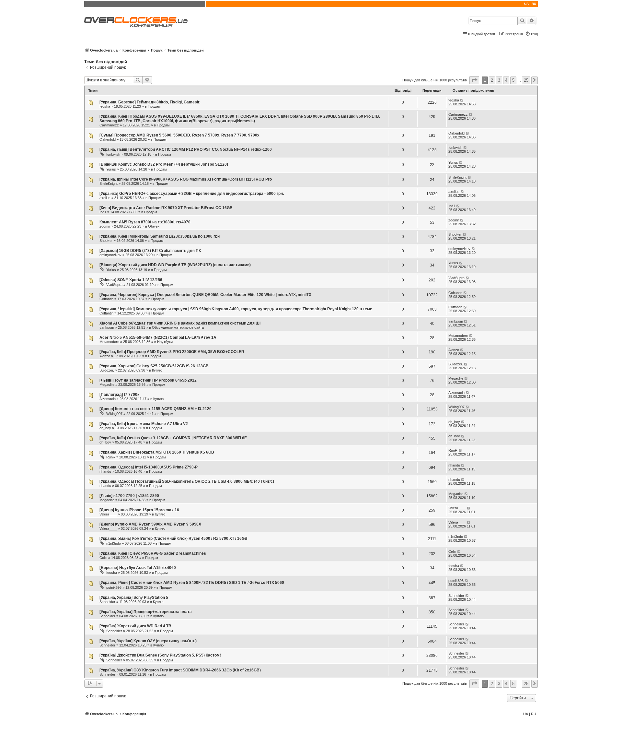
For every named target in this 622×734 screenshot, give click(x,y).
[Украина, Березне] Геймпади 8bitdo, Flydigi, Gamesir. (149, 102)
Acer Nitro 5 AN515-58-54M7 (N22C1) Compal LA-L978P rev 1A (157, 337)
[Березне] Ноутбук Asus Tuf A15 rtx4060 (137, 567)
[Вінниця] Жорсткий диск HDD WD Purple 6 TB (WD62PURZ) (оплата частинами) (175, 265)
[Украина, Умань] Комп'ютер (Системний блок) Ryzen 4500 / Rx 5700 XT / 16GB (173, 538)
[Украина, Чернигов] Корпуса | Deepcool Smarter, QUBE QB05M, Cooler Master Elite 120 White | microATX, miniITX (205, 294)
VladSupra (114, 285)
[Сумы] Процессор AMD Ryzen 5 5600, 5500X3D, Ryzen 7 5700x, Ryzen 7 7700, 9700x (179, 135)
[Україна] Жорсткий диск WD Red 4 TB (135, 626)
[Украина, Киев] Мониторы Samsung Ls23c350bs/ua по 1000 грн (159, 236)
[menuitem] (531, 34)
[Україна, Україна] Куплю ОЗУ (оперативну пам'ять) (148, 641)
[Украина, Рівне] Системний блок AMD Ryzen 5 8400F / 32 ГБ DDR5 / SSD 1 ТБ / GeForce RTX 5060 (191, 582)
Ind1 (102, 212)
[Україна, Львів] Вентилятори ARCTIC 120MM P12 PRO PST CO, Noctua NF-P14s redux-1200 (185, 149)
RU (534, 4)
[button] (474, 80)
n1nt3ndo (113, 543)
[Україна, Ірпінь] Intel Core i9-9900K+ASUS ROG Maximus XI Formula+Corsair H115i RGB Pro (185, 179)
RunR (110, 457)
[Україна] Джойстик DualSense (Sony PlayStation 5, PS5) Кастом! (160, 655)
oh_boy (105, 428)
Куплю (157, 370)
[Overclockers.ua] (136, 22)
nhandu (105, 471)
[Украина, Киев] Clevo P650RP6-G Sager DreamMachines (152, 553)
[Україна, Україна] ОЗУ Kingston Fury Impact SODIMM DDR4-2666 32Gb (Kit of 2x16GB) (180, 670)
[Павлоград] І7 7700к (119, 394)
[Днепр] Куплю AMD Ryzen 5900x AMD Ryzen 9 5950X (150, 524)
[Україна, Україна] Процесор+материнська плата (145, 612)
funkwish (113, 154)
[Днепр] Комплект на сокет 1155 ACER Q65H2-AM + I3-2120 (155, 409)
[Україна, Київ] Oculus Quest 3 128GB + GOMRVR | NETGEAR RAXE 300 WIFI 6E (173, 438)
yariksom (106, 327)
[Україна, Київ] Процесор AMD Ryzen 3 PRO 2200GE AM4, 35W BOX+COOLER (171, 351)
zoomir (104, 226)
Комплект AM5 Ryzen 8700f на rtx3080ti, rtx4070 (144, 222)
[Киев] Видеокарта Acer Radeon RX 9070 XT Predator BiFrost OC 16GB (166, 208)
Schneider (107, 602)
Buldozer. (106, 370)
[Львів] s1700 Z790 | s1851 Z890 (129, 495)
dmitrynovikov (110, 255)
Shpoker (106, 241)
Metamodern (109, 342)
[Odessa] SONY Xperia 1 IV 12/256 (130, 280)
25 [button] (526, 80)
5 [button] (513, 80)
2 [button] (492, 80)
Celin (103, 558)
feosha (104, 106)
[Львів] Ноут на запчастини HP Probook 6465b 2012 (148, 380)
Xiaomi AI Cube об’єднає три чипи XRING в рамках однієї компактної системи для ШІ (179, 323)
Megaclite (106, 384)
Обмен (153, 226)
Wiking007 (114, 414)
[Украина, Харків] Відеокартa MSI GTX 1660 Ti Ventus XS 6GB (156, 452)
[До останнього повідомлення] (462, 100)
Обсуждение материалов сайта (178, 327)
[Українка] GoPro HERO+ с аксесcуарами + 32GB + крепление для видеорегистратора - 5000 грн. (191, 193)
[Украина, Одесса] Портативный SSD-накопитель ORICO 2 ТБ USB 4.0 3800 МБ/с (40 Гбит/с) (186, 481)
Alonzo (104, 356)
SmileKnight (108, 183)
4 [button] (506, 80)
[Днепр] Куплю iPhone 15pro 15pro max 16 (139, 510)
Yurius (111, 169)
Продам (154, 106)
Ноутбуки (165, 342)
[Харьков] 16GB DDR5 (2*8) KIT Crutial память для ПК (150, 250)
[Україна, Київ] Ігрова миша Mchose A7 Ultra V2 (143, 423)
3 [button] (499, 80)
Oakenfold (107, 139)
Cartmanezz (109, 125)
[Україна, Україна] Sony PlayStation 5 (133, 597)
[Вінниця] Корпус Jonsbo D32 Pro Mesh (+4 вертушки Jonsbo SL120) (163, 164)
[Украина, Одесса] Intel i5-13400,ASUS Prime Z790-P (148, 467)
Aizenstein (107, 399)
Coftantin (106, 299)
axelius (104, 198)
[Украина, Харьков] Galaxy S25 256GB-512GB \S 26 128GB (154, 366)
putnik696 (113, 587)
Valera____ (108, 514)
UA (526, 4)
